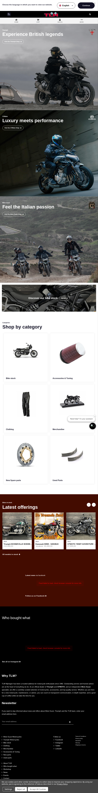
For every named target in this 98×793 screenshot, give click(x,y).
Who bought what (10, 766)
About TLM (7, 763)
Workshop (7, 769)
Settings (8, 789)
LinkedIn (58, 749)
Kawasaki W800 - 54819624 (46, 544)
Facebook (59, 740)
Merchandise (8, 749)
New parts (7, 755)
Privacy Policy (62, 784)
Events (5, 775)
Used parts (7, 758)
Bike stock (7, 743)
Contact (6, 778)
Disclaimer (78, 740)
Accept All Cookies (38, 789)
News (5, 772)
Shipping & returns (80, 745)
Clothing (6, 746)
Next (94, 505)
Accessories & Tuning (11, 752)
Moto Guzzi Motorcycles (12, 737)
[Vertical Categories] (9, 14)
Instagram (59, 743)
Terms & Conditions (80, 736)
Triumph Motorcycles (11, 740)
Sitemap (77, 742)
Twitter (57, 746)
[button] (92, 426)
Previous (89, 505)
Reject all (21, 789)
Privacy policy (79, 738)
